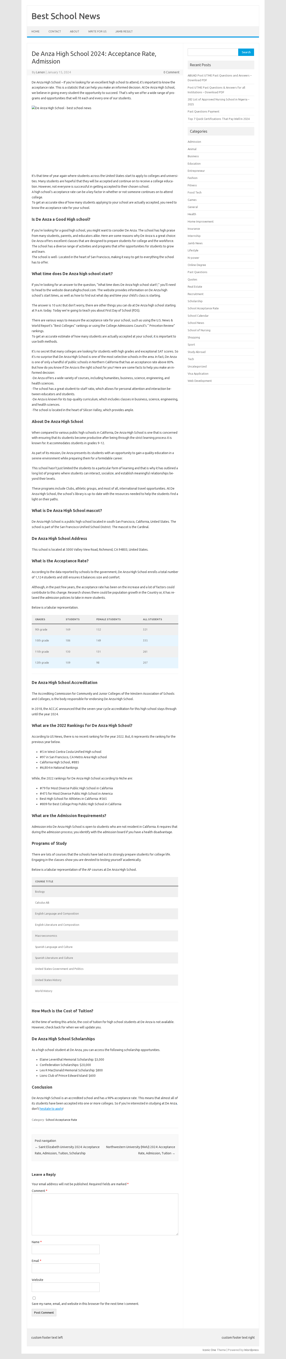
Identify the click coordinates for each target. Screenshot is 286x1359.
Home (36, 31)
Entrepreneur (196, 170)
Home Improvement (201, 221)
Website (37, 1280)
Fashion (193, 177)
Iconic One (209, 1349)
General (193, 206)
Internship (194, 235)
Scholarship (195, 301)
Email (36, 1261)
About (74, 31)
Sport (191, 344)
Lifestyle (193, 250)
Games (192, 199)
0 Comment (171, 72)
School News (196, 322)
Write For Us (97, 31)
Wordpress (251, 1349)
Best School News (66, 16)
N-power (193, 257)
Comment (39, 1191)
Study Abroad (197, 351)
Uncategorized (197, 366)
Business (193, 156)
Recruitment (196, 293)
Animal (192, 149)
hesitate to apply (51, 1109)
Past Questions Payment (203, 111)
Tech (191, 359)
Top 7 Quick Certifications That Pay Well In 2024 (219, 118)
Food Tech (195, 192)
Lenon (40, 72)
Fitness (192, 185)
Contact (54, 31)
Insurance (194, 228)
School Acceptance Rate (61, 1119)
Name (37, 1242)
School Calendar (198, 315)
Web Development (200, 380)
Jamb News (195, 243)
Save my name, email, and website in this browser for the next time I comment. (85, 1304)
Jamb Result (124, 31)
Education (194, 163)
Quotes (192, 279)
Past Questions (197, 272)
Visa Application (198, 373)
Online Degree (197, 264)
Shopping (194, 337)
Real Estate (195, 286)
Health (192, 214)
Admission (194, 141)
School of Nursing (199, 330)
